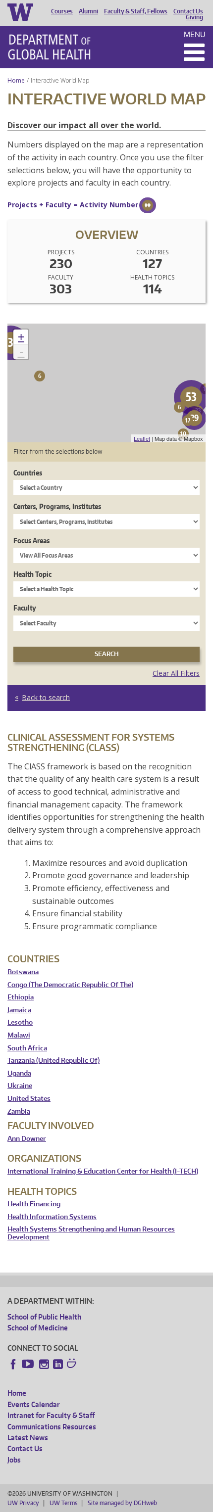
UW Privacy (23, 1503)
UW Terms (63, 1503)
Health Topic (32, 574)
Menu (195, 34)
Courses (62, 11)
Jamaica (19, 1010)
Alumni (88, 11)
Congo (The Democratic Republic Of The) (70, 985)
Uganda (19, 1073)
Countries (27, 473)
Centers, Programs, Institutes (57, 506)
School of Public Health (44, 1317)
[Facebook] (13, 1364)
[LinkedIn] (58, 1364)
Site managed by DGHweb (122, 1503)
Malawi (18, 1035)
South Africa (27, 1048)
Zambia (18, 1111)
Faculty (24, 608)
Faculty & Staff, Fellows (135, 11)
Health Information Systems (52, 1217)
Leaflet (142, 438)
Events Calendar (33, 1404)
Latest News (27, 1437)
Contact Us (188, 11)
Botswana (23, 972)
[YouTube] (28, 1364)
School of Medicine (37, 1327)
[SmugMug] (73, 1364)
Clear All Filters (176, 673)
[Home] (49, 47)
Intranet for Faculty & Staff (51, 1415)
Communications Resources (51, 1426)
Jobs (14, 1460)
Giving (194, 17)
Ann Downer (26, 1138)
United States (29, 1098)
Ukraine (19, 1085)
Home (16, 80)
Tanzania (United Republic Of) (53, 1060)
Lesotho (20, 1022)
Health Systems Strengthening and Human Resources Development (91, 1233)
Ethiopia (20, 997)
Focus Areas (31, 540)
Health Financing (33, 1204)
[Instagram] (44, 1364)
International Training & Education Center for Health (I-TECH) (102, 1171)
